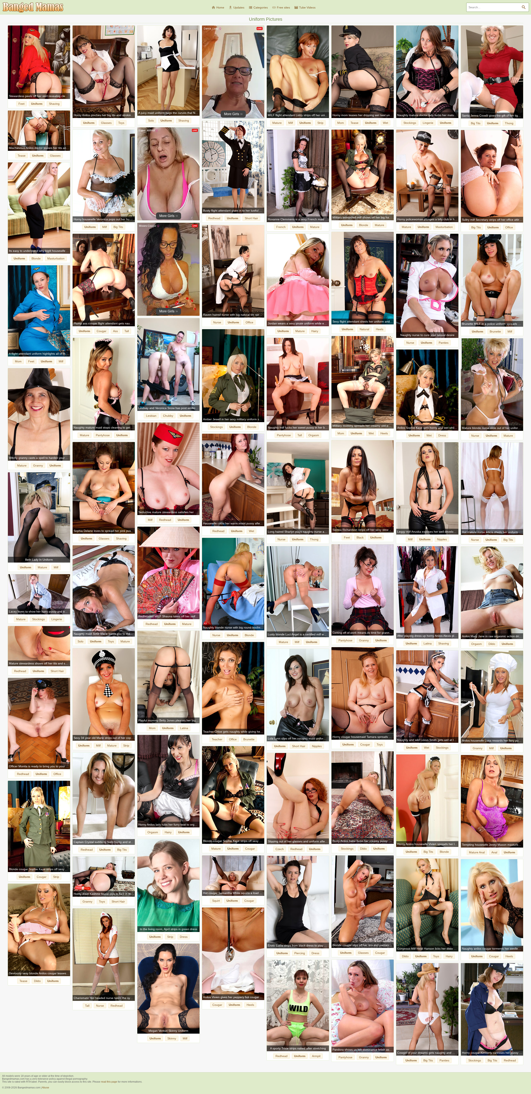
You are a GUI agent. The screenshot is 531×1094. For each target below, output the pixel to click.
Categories (258, 7)
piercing (299, 953)
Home (217, 7)
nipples (442, 539)
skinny (171, 1038)
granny (38, 465)
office (509, 227)
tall (126, 331)
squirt (216, 900)
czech (279, 849)
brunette (495, 331)
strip (320, 122)
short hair (251, 218)
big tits (475, 123)
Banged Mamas (33, 7)
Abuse (45, 1087)
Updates (236, 7)
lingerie (428, 122)
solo (151, 120)
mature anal (477, 852)
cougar (101, 331)
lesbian (151, 415)
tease (354, 122)
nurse (217, 322)
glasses (106, 122)
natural (364, 329)
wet (385, 122)
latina (428, 643)
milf (290, 122)
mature (277, 122)
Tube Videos (304, 7)
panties (443, 342)
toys (121, 122)
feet (21, 103)
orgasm (313, 435)
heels (379, 329)
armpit (316, 1056)
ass (115, 331)
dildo (491, 644)
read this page (109, 1081)
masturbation (444, 227)
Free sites (281, 7)
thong (509, 123)
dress (442, 435)
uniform (36, 103)
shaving (54, 103)
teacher (217, 739)
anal (494, 852)
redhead (214, 218)
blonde (363, 225)
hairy (314, 331)
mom (340, 122)
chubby (168, 415)
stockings (409, 122)
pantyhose (103, 435)
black (360, 537)
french (281, 227)
